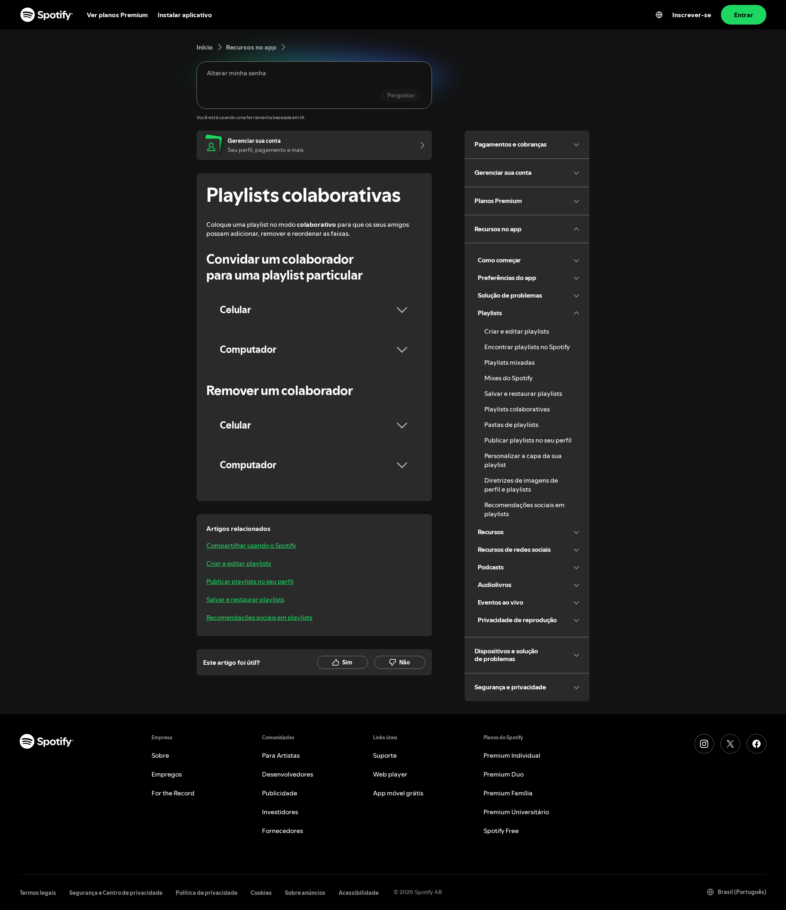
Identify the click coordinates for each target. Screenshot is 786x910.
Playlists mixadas (509, 362)
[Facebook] (756, 744)
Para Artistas (281, 755)
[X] (730, 744)
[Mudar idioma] (659, 14)
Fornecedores (282, 830)
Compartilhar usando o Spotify (251, 545)
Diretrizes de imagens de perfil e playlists (521, 485)
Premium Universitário (516, 811)
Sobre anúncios (305, 893)
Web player (390, 774)
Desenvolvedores (287, 774)
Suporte (385, 755)
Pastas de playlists (511, 424)
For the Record (172, 792)
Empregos (166, 774)
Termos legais (38, 893)
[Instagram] (704, 744)
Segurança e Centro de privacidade (116, 893)
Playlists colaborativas (517, 408)
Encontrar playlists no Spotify (527, 346)
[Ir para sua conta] (419, 145)
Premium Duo (503, 774)
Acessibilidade (359, 893)
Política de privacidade (206, 893)
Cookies (261, 893)
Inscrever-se (691, 14)
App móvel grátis (398, 792)
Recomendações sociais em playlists (259, 617)
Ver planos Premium (117, 14)
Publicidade (279, 792)
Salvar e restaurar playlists (245, 599)
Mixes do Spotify (508, 377)
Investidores (280, 811)
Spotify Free (501, 830)
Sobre (160, 755)
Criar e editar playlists (238, 563)
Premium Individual (511, 755)
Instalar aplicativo (185, 14)
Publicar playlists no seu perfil (250, 581)
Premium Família (508, 792)
